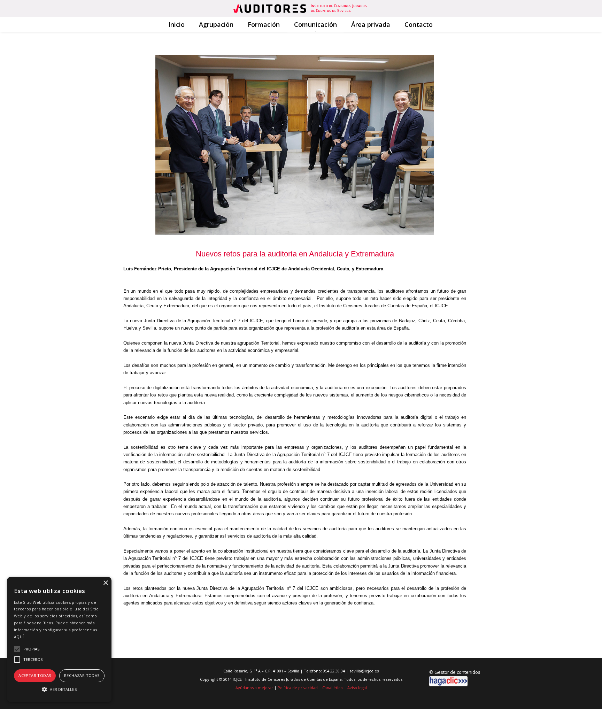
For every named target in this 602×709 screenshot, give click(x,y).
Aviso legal (357, 687)
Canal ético (332, 687)
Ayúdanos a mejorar (254, 687)
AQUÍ (19, 636)
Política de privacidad (298, 687)
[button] (59, 689)
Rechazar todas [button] (82, 675)
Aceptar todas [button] (34, 675)
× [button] (105, 583)
